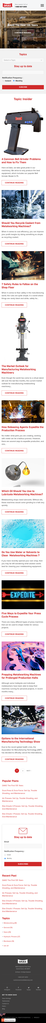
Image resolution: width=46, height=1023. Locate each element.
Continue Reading (23, 33)
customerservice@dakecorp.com (23, 980)
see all (6, 946)
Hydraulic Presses (12, 937)
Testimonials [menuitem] (6, 1001)
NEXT (29, 771)
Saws (7, 932)
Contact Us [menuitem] (5, 1004)
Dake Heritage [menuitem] (6, 998)
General (8, 927)
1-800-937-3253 (21, 7)
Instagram (7, 990)
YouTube (38, 990)
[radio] (7, 80)
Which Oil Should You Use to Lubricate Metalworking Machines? (22, 493)
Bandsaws (9, 941)
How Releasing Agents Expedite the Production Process (23, 429)
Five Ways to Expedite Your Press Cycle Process (21, 615)
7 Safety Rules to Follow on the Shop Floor (20, 286)
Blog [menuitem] (3, 1009)
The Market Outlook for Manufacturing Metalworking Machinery (19, 369)
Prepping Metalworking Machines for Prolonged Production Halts (21, 676)
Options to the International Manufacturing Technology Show (21, 740)
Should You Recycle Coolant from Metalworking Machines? (21, 224)
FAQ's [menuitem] (4, 1006)
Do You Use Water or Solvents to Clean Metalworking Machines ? (21, 554)
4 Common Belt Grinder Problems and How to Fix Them (21, 161)
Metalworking (10, 923)
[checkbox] (23, 80)
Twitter (29, 990)
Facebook (18, 990)
